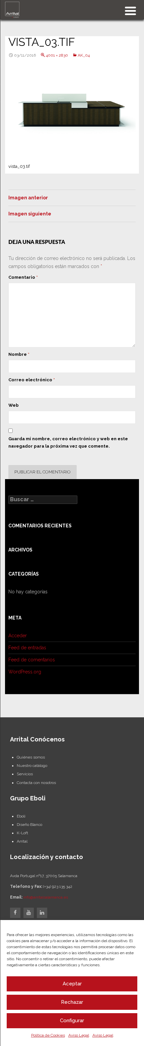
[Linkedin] (42, 913)
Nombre (18, 354)
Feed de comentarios (31, 659)
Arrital (22, 841)
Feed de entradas (27, 647)
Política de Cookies (48, 1035)
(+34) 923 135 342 (57, 886)
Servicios (25, 774)
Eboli (21, 816)
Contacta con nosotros (36, 782)
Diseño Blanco (29, 824)
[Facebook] (15, 913)
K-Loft (22, 833)
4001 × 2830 (57, 55)
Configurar (72, 1021)
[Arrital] (12, 9)
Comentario (23, 277)
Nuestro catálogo (32, 765)
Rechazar (72, 1002)
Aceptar (72, 984)
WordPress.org (24, 671)
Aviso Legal (78, 1035)
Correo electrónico (31, 379)
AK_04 (84, 55)
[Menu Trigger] (130, 10)
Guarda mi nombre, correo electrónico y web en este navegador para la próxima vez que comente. (68, 442)
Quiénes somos (31, 757)
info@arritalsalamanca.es (45, 897)
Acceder (17, 635)
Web (13, 405)
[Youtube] (28, 913)
